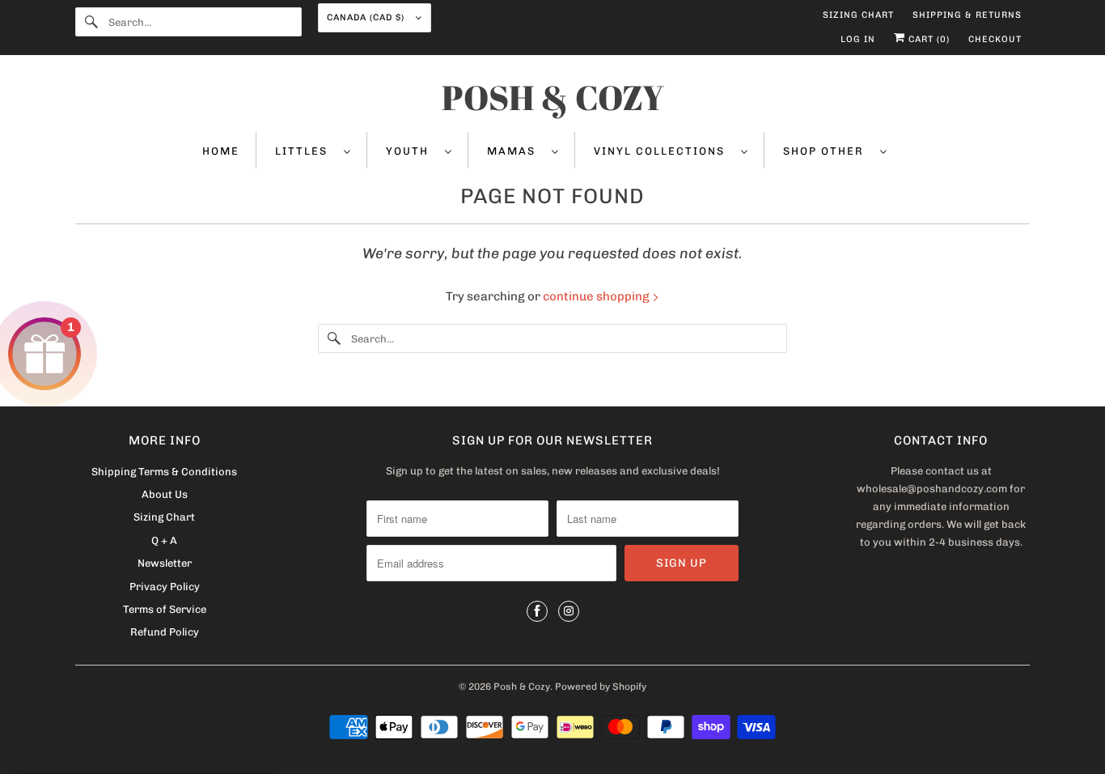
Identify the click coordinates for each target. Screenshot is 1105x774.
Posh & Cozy (521, 686)
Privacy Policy (164, 586)
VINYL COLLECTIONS (663, 151)
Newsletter (165, 563)
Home (220, 151)
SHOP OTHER (827, 151)
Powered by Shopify (600, 686)
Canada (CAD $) (367, 17)
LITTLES (305, 151)
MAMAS (515, 151)
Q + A (164, 540)
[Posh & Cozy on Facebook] (537, 611)
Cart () (927, 39)
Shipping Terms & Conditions (164, 472)
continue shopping (597, 296)
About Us (165, 494)
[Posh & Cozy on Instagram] (568, 611)
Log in (857, 39)
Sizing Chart (858, 15)
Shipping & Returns (967, 15)
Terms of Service (164, 609)
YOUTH (411, 151)
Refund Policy (164, 632)
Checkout (995, 39)
